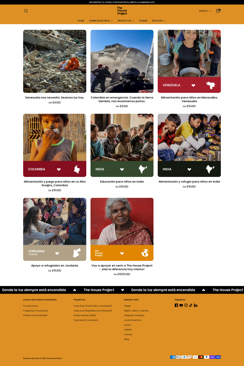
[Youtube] (181, 305)
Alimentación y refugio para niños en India (189, 182)
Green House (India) (85, 315)
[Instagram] (186, 305)
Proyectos (125, 20)
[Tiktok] (190, 305)
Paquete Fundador (134, 315)
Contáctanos (30, 305)
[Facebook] (176, 305)
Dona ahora (54, 88)
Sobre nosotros (99, 20)
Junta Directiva (132, 320)
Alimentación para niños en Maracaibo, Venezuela (189, 99)
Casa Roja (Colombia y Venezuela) (93, 305)
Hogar (127, 305)
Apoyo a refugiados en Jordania (54, 266)
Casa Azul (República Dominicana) (93, 310)
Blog (126, 339)
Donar (143, 20)
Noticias (157, 20)
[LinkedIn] (195, 305)
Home (81, 20)
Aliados (128, 329)
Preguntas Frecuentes (35, 310)
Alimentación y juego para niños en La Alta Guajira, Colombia (55, 183)
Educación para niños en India (122, 182)
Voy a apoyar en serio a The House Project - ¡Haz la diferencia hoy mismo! (121, 267)
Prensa (128, 334)
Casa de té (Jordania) (86, 320)
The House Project (54, 358)
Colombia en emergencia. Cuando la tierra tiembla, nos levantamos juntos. (122, 99)
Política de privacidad (35, 315)
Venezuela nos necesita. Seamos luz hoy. (54, 97)
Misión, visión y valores (136, 310)
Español (203, 11)
